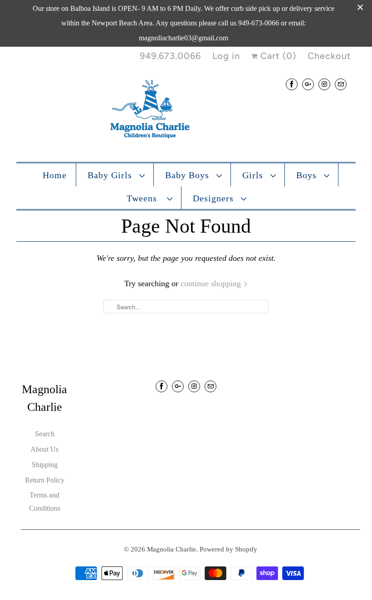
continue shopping (212, 283)
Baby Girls (111, 175)
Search (44, 434)
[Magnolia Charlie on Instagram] (324, 84)
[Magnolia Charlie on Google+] (308, 84)
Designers (214, 198)
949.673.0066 (170, 55)
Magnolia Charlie (171, 549)
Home (55, 175)
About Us (44, 449)
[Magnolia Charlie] (186, 111)
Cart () (277, 55)
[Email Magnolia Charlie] (341, 84)
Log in (226, 55)
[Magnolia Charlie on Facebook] (292, 84)
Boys (307, 175)
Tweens (144, 198)
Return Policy (44, 480)
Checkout (329, 55)
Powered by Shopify (228, 549)
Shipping (45, 464)
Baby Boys (188, 175)
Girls (254, 175)
